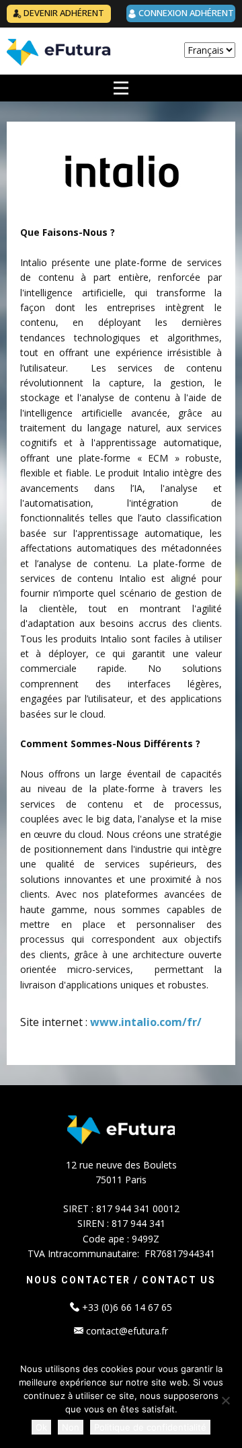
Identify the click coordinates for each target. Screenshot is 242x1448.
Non (70, 1427)
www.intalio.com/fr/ (146, 1022)
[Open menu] (121, 88)
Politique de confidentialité (150, 1427)
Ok (41, 1427)
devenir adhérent (63, 13)
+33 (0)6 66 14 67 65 (127, 1307)
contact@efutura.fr (125, 1330)
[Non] (225, 1400)
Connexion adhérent (185, 13)
